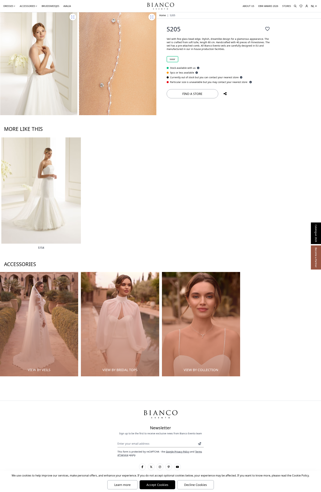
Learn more (122, 485)
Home (162, 15)
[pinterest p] (168, 467)
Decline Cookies (195, 485)
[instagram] (160, 467)
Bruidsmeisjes (50, 6)
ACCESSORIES (27, 6)
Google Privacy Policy (177, 451)
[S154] (41, 190)
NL (312, 6)
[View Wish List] (300, 6)
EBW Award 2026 (268, 6)
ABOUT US (248, 6)
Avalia (67, 6)
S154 (41, 248)
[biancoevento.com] (306, 6)
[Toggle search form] (295, 6)
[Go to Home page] (160, 5)
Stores (286, 6)
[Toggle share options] (225, 93)
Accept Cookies (157, 485)
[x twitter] (151, 467)
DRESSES (8, 6)
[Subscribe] (199, 443)
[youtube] (177, 467)
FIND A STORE (192, 94)
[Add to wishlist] (267, 28)
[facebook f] (142, 467)
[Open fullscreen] (72, 17)
